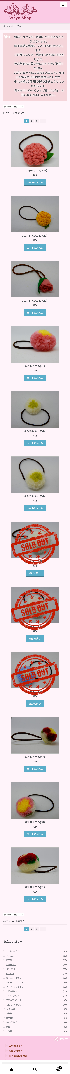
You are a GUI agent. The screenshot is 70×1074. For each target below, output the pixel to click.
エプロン (10, 1017)
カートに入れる (35, 182)
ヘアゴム (10, 955)
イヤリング (11, 964)
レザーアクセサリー (14, 982)
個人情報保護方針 (18, 1055)
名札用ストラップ (14, 1004)
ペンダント (11, 969)
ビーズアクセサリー (14, 977)
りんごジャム (12, 1022)
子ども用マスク (13, 991)
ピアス (9, 960)
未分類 (9, 1031)
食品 (8, 1026)
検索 (35, 1069)
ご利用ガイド (16, 1045)
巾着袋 (9, 1013)
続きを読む (35, 573)
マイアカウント (11, 1069)
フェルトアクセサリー (15, 951)
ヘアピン (10, 973)
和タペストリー (13, 1008)
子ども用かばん (13, 995)
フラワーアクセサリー (15, 986)
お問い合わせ (16, 1050)
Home (9, 25)
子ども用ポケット (14, 1000)
